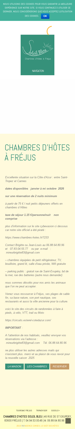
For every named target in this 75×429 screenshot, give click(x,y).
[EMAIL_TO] (68, 421)
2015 (19, 425)
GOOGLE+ (55, 410)
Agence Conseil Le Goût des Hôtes (42, 425)
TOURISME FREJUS (24, 410)
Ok (45, 16)
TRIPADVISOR (41, 410)
